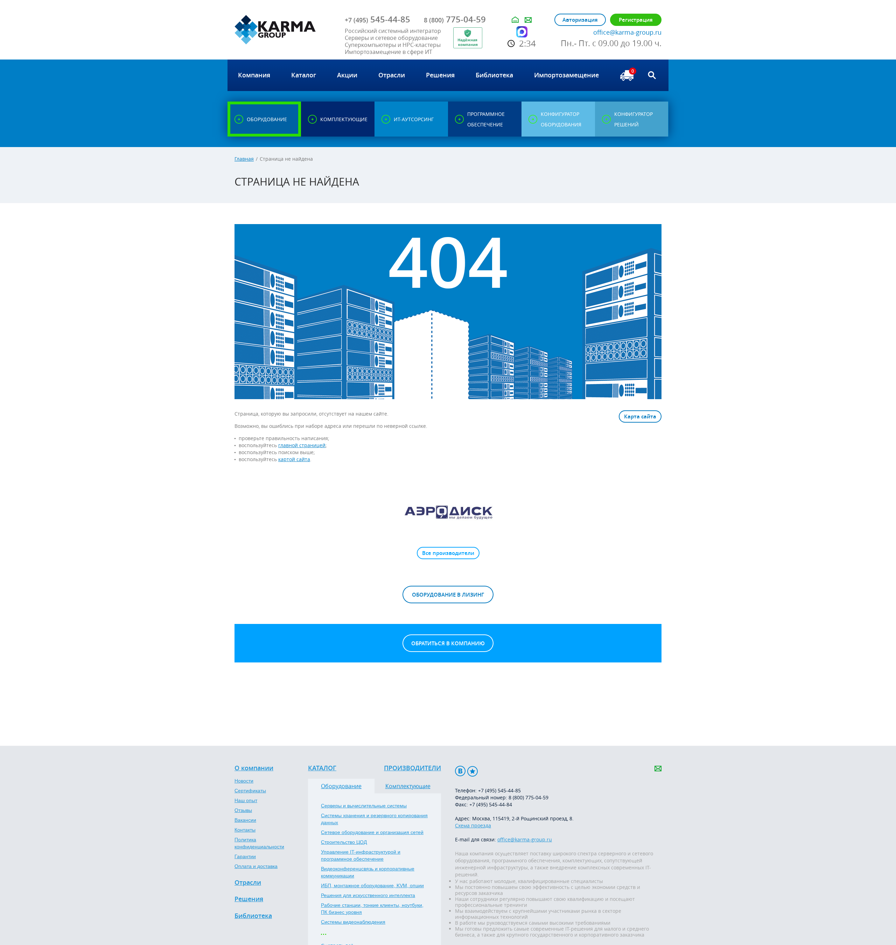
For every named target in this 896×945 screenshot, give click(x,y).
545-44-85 (377, 19)
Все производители (448, 553)
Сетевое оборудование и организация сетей (372, 832)
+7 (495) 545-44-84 (490, 804)
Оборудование (341, 786)
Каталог (322, 768)
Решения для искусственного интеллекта (368, 895)
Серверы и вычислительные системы (364, 805)
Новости (243, 781)
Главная (244, 158)
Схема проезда (473, 825)
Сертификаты (250, 790)
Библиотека (253, 916)
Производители (412, 768)
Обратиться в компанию (448, 643)
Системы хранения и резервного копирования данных (374, 819)
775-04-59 (455, 19)
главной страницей (302, 445)
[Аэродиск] (448, 512)
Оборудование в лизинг (448, 594)
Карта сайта (640, 416)
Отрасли (247, 883)
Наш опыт (245, 800)
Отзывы (243, 810)
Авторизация (580, 19)
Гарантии (245, 856)
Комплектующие (407, 786)
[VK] (460, 771)
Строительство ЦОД (344, 842)
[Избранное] (472, 771)
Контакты (244, 830)
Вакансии (245, 820)
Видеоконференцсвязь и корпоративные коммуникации (367, 872)
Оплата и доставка (256, 866)
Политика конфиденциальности (259, 843)
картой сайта (294, 459)
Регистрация (636, 19)
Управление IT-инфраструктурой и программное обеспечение (360, 855)
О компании (253, 768)
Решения (248, 899)
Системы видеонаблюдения (353, 922)
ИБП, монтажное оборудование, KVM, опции (372, 885)
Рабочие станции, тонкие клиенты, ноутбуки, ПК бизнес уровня (372, 908)
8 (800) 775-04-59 (528, 797)
